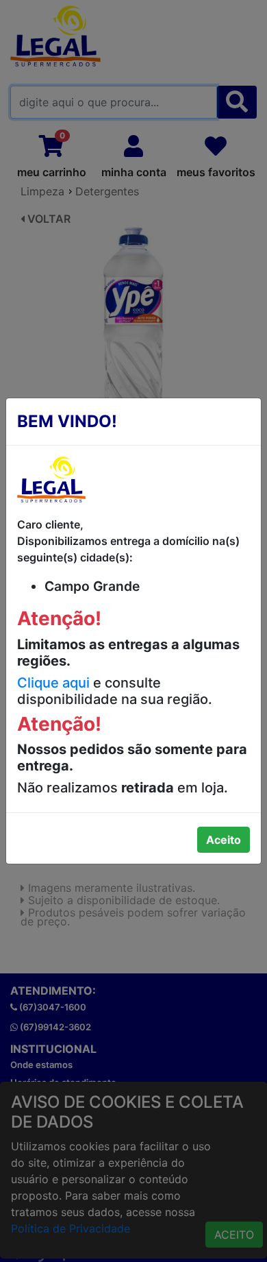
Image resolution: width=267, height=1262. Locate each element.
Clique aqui (53, 683)
